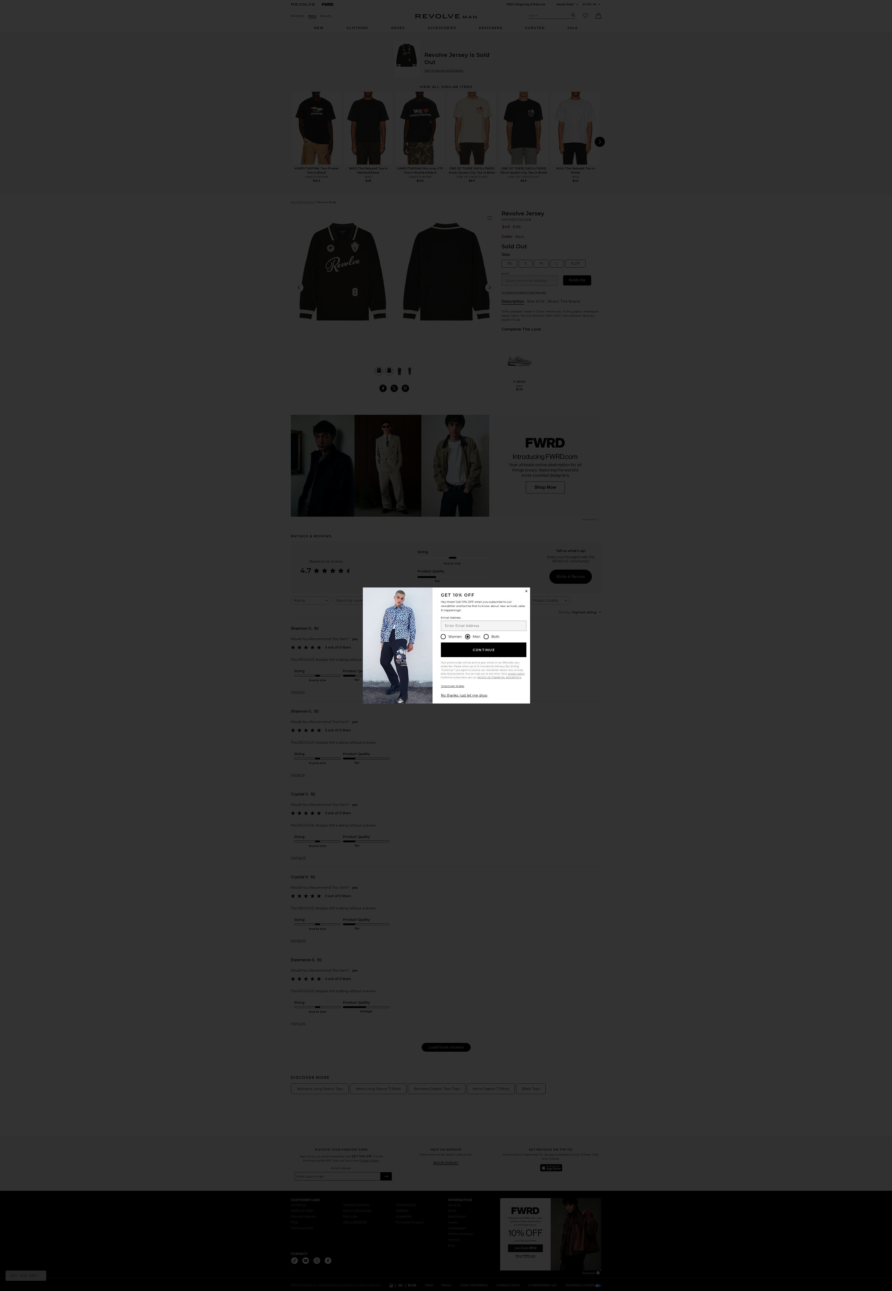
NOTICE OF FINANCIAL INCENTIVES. (499, 677)
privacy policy (516, 673)
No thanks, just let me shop (464, 695)
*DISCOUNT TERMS (452, 686)
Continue (484, 650)
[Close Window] (526, 591)
